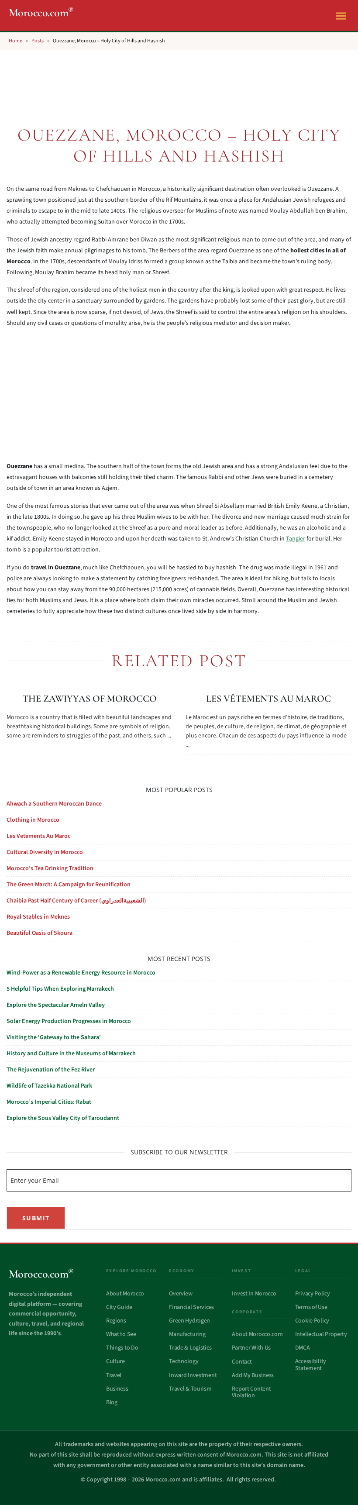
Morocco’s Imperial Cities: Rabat (49, 1102)
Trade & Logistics (190, 1347)
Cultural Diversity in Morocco (45, 852)
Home (15, 41)
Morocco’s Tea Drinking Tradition (50, 868)
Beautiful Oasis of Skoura (39, 933)
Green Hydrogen (189, 1320)
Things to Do (122, 1347)
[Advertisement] (179, 82)
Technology (183, 1361)
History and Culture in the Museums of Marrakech (71, 1053)
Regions (116, 1320)
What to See (121, 1334)
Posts (37, 41)
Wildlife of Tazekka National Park (49, 1085)
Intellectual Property (321, 1334)
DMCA (302, 1347)
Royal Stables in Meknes (38, 917)
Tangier (295, 538)
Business (117, 1388)
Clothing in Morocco (33, 820)
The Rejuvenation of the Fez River (51, 1069)
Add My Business (253, 1375)
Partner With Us (251, 1347)
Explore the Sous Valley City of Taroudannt (63, 1118)
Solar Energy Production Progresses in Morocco (69, 1021)
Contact (241, 1361)
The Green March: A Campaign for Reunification (69, 884)
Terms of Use (311, 1307)
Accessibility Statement (310, 1364)
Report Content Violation (251, 1392)
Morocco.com (41, 12)
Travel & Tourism (190, 1388)
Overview (181, 1293)
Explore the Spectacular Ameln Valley (56, 1005)
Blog (111, 1402)
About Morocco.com (257, 1334)
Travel (113, 1375)
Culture (115, 1361)
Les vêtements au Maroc (268, 698)
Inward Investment (193, 1375)
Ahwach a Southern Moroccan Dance (54, 803)
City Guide (119, 1307)
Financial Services (191, 1307)
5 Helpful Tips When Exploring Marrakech (60, 989)
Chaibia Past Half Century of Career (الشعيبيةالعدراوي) (76, 900)
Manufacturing (187, 1334)
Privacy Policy (312, 1293)
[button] (340, 15)
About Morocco (125, 1293)
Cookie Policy (312, 1320)
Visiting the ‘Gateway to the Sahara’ (54, 1037)
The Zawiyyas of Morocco (89, 698)
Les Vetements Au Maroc (38, 836)
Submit (35, 1218)
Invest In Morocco (254, 1293)
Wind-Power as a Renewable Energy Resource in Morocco (81, 972)
